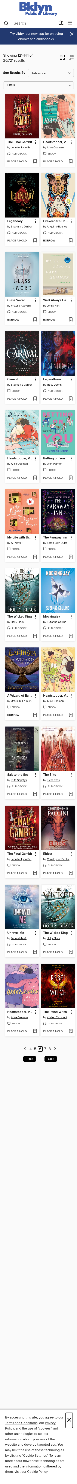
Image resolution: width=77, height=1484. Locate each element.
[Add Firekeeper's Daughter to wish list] (70, 241)
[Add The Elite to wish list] (70, 794)
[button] (62, 59)
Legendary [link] (15, 221)
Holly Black (17, 622)
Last (50, 1059)
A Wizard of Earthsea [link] (20, 696)
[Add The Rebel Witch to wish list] (70, 1031)
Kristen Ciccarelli (57, 1017)
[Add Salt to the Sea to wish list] (35, 794)
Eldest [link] (47, 854)
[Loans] (61, 24)
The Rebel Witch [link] (55, 1012)
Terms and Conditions (21, 1423)
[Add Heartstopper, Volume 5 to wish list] (35, 478)
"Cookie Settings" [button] (35, 1455)
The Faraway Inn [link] (55, 538)
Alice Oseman (55, 147)
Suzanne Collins (56, 622)
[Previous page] (25, 1049)
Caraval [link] (12, 379)
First (30, 1059)
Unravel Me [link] (15, 933)
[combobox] (29, 23)
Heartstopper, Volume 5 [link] (20, 458)
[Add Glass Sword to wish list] (35, 320)
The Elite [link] (49, 775)
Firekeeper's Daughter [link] (56, 221)
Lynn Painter (54, 464)
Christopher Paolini (58, 859)
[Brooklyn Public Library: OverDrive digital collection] (38, 9)
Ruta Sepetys (19, 780)
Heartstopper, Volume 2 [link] (56, 142)
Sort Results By (14, 73)
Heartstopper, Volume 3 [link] (56, 696)
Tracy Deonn (54, 384)
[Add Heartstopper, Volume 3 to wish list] (70, 715)
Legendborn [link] (52, 379)
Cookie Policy (37, 1472)
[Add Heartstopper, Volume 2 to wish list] (70, 162)
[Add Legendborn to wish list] (70, 399)
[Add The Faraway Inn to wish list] (70, 557)
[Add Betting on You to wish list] (70, 478)
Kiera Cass (53, 780)
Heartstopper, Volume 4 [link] (20, 1012)
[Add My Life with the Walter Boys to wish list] (35, 557)
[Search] (6, 23)
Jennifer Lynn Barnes (23, 147)
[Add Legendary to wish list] (35, 241)
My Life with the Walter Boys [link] (20, 538)
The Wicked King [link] (19, 617)
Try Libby (17, 34)
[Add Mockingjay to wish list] (70, 636)
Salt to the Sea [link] (17, 775)
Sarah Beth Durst (57, 543)
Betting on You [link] (54, 458)
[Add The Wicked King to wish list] (35, 636)
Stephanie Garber (21, 226)
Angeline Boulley (57, 226)
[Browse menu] (70, 23)
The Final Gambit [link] (19, 142)
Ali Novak (16, 543)
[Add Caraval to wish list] (35, 399)
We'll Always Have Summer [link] (56, 300)
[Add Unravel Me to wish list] (35, 952)
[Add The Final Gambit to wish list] (35, 162)
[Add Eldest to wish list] (70, 873)
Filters (11, 85)
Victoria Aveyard (21, 305)
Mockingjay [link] (51, 617)
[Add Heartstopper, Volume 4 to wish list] (35, 1031)
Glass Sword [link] (16, 300)
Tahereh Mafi (19, 938)
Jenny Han (53, 305)
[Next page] (55, 1049)
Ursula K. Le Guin (21, 701)
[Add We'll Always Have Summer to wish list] (70, 320)
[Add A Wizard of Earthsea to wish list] (35, 715)
